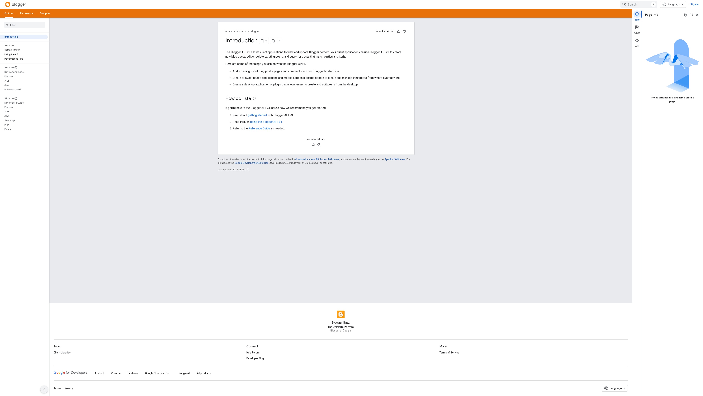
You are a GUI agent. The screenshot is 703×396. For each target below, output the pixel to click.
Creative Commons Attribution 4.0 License (317, 159)
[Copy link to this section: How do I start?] (259, 99)
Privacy (69, 388)
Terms (57, 388)
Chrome (116, 373)
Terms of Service (449, 352)
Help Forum (253, 352)
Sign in (694, 4)
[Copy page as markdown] (273, 41)
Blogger (19, 4)
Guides (9, 13)
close (697, 15)
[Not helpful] (404, 31)
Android (99, 373)
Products (241, 31)
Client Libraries (62, 352)
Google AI (184, 373)
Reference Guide (259, 128)
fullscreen (691, 15)
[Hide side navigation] (44, 389)
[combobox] (638, 4)
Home (228, 31)
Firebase (133, 373)
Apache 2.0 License (395, 159)
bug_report (685, 15)
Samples (45, 13)
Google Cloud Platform (158, 373)
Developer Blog (255, 358)
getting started (257, 115)
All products (204, 373)
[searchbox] (24, 25)
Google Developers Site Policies (251, 163)
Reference (27, 13)
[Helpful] (398, 31)
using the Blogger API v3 (266, 122)
